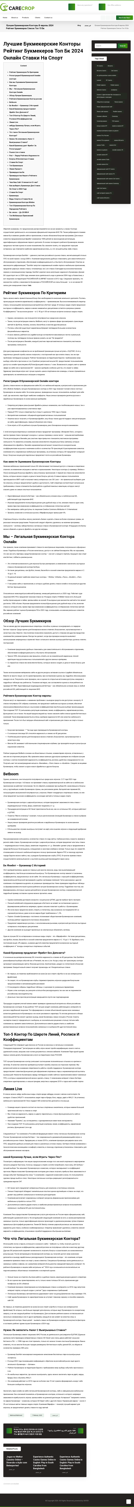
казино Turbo (100, 145)
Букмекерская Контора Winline (22, 202)
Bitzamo (110, 66)
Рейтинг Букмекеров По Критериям (24, 72)
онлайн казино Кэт (102, 164)
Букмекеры (14, 196)
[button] (103, 17)
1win (29, 285)
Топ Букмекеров (16, 166)
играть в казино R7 (117, 126)
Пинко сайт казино (102, 111)
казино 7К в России (103, 135)
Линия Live (13, 122)
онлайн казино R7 (102, 154)
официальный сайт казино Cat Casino (108, 178)
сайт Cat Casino (101, 188)
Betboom (13, 102)
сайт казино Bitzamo (103, 198)
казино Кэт (113, 145)
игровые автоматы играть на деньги (107, 130)
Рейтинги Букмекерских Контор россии (25, 99)
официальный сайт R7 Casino (106, 169)
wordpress (114, 90)
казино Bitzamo (119, 140)
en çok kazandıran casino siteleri (106, 75)
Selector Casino (101, 90)
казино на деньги (102, 150)
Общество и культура (103, 102)
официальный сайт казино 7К (106, 174)
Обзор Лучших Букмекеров (20, 96)
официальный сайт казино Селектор (108, 183)
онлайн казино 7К (117, 150)
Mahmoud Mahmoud (16, 1415)
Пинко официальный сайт (104, 106)
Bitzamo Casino (101, 70)
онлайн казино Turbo (103, 159)
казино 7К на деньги (103, 140)
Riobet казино (115, 85)
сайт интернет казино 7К (104, 193)
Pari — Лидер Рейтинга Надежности (24, 156)
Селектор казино (102, 121)
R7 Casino (109, 80)
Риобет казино (117, 111)
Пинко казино (119, 102)
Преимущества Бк (16, 172)
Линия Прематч (15, 169)
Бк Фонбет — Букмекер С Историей (23, 106)
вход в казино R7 (102, 126)
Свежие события (102, 116)
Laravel (99, 80)
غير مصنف (55, 1415)
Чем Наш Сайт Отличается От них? (23, 182)
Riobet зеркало (101, 85)
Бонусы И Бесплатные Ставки (21, 159)
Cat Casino (114, 70)
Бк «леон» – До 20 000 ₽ (19, 212)
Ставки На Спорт (16, 162)
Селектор (115, 116)
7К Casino (100, 66)
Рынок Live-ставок (17, 152)
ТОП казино (115, 121)
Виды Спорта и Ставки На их (21, 199)
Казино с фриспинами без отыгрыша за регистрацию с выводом (109, 96)
